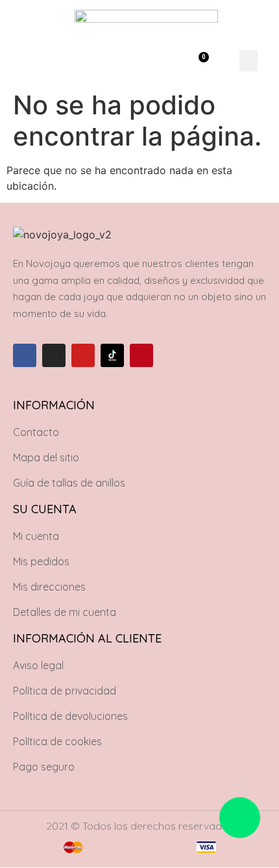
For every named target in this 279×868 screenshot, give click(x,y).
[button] (153, 60)
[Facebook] (24, 355)
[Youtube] (83, 355)
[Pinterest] (141, 355)
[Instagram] (54, 355)
